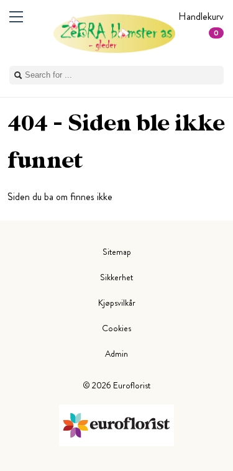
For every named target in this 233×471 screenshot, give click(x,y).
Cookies (116, 328)
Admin (116, 353)
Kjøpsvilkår (116, 302)
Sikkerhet (116, 277)
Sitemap (117, 251)
